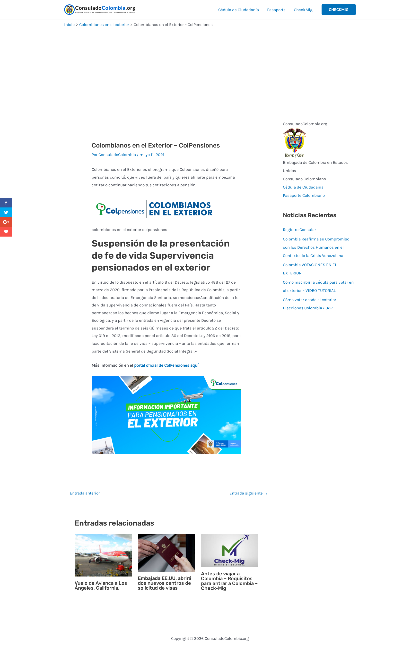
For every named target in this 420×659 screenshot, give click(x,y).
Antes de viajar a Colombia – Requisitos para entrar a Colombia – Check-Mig (229, 581)
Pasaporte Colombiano (304, 195)
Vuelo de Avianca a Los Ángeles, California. (101, 585)
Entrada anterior (82, 493)
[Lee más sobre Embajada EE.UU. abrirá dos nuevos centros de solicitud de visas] (166, 552)
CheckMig (303, 9)
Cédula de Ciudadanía (238, 9)
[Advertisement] (210, 64)
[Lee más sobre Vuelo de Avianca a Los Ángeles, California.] (103, 554)
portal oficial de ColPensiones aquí (166, 365)
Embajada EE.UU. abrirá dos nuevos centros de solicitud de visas (164, 583)
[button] (339, 9)
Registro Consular (299, 229)
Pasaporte (276, 9)
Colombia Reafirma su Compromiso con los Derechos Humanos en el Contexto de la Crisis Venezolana (316, 247)
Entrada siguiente (248, 493)
